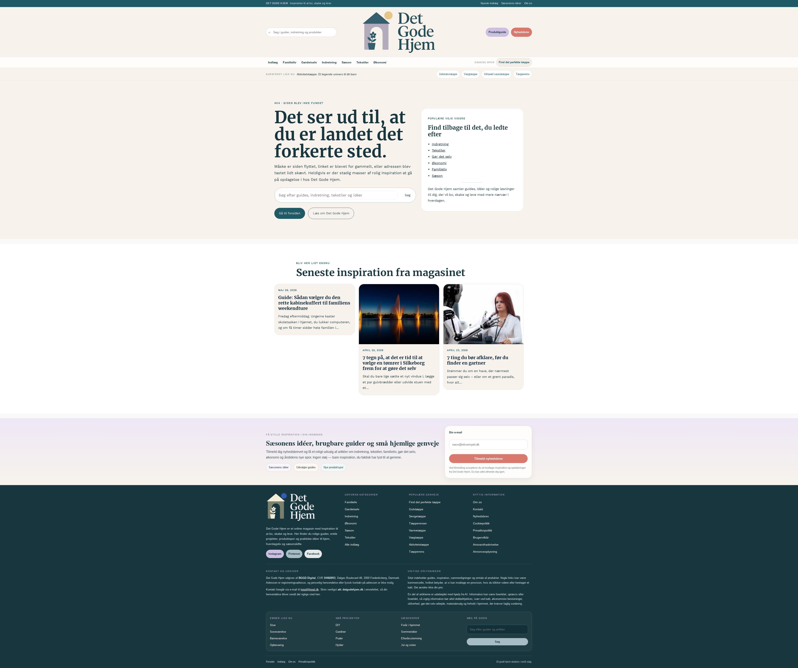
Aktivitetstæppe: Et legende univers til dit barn (327, 74)
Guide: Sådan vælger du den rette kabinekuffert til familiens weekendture (314, 303)
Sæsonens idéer (511, 3)
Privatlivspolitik (482, 530)
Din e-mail (455, 432)
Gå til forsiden (289, 213)
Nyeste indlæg (489, 3)
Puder (339, 638)
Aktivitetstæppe (419, 544)
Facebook (313, 553)
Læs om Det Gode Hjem (331, 213)
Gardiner (341, 631)
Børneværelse (278, 638)
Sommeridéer (409, 631)
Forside (270, 661)
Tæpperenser (418, 523)
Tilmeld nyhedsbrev (488, 458)
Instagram (274, 553)
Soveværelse (278, 631)
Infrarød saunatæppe (496, 74)
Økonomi (379, 62)
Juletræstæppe (448, 74)
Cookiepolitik (481, 523)
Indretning (329, 62)
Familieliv (289, 62)
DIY (338, 625)
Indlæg (273, 62)
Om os (528, 3)
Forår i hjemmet (410, 625)
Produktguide (497, 32)
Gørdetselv (309, 62)
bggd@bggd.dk (310, 589)
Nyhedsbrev (521, 32)
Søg (407, 195)
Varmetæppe (417, 530)
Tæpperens (523, 74)
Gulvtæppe (416, 509)
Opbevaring (277, 645)
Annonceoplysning (485, 551)
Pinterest (294, 553)
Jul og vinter (408, 645)
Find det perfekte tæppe (514, 62)
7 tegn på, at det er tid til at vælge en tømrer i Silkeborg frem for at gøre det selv (394, 363)
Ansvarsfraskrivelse (486, 544)
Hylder (339, 645)
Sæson (346, 62)
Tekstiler (362, 62)
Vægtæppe (470, 74)
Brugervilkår (481, 537)
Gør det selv (442, 157)
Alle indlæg (352, 544)
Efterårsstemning (411, 638)
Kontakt (478, 509)
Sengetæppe (417, 516)
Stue (273, 625)
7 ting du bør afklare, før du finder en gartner (477, 360)
